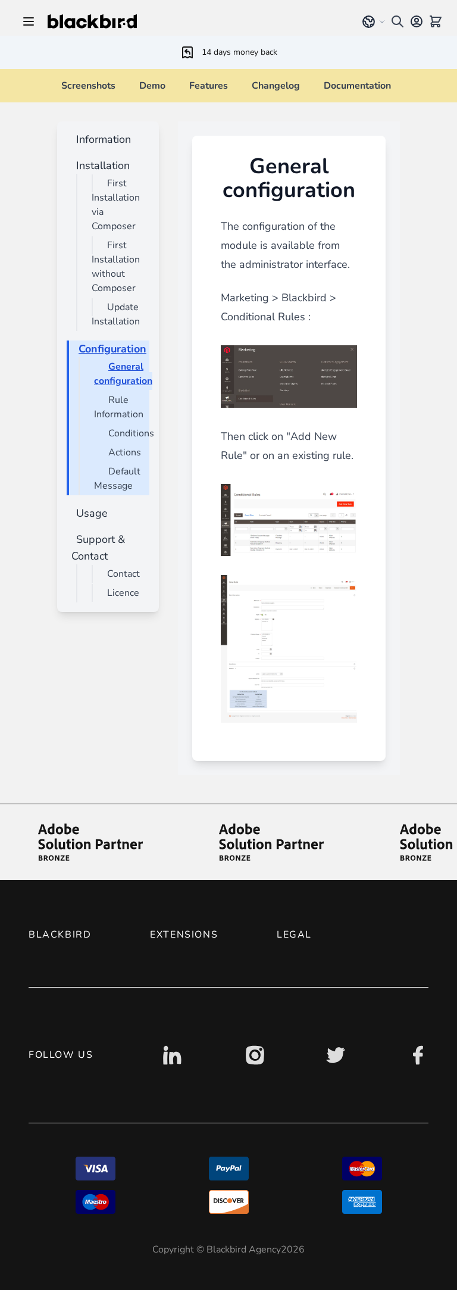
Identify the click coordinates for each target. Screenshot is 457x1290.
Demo (152, 85)
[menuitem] (101, 139)
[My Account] (416, 21)
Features (208, 85)
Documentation (357, 85)
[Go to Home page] (195, 21)
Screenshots (88, 85)
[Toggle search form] (397, 21)
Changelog (276, 85)
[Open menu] (28, 21)
